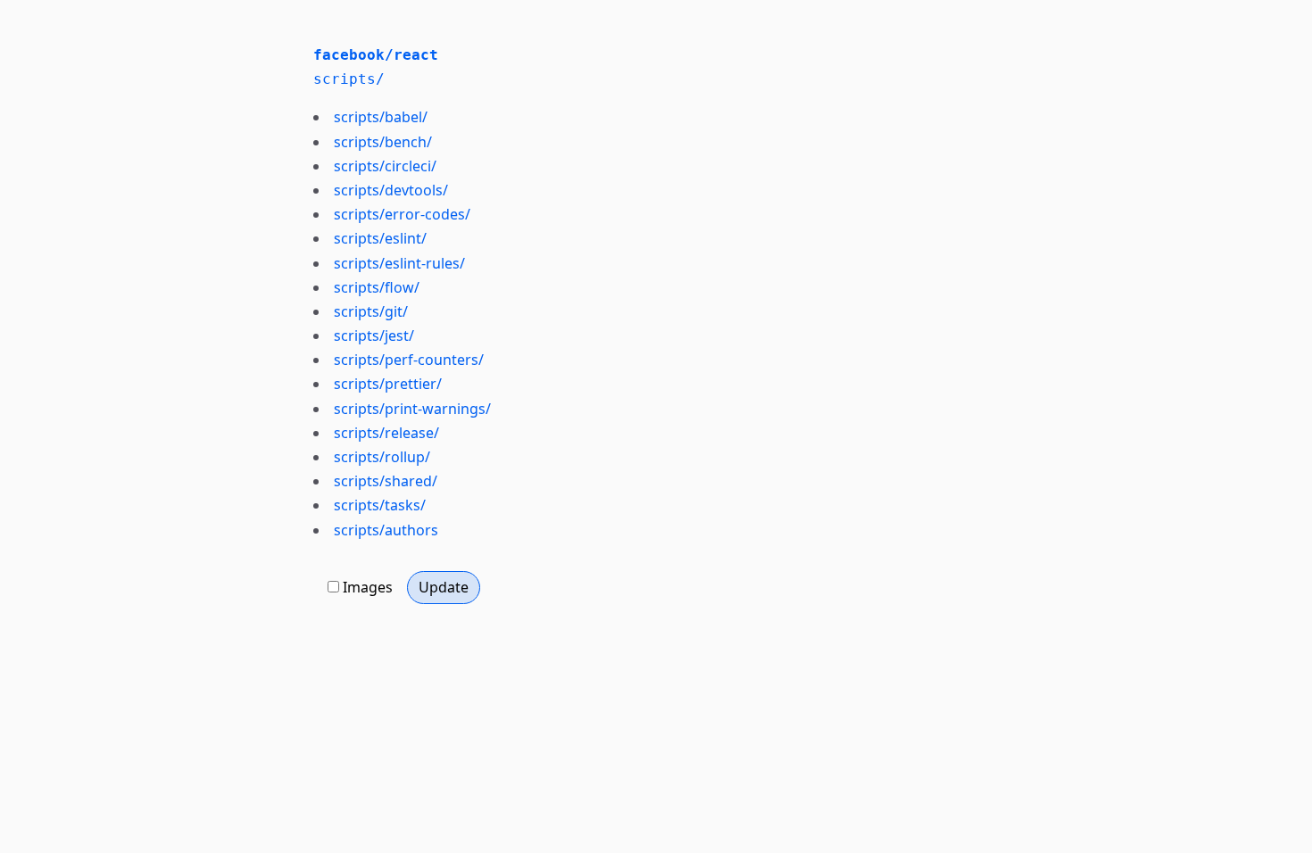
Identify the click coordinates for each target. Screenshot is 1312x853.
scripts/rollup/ (382, 457)
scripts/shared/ (385, 481)
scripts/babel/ (381, 117)
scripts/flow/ (376, 287)
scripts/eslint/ (380, 238)
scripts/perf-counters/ (409, 359)
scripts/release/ (386, 433)
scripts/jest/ (374, 335)
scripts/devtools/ (391, 190)
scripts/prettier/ (388, 383)
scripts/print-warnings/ (412, 408)
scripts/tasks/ (380, 505)
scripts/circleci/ (385, 166)
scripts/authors (386, 530)
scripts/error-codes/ (402, 214)
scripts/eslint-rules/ (399, 263)
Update (444, 587)
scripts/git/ (371, 311)
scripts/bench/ (383, 142)
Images (368, 587)
